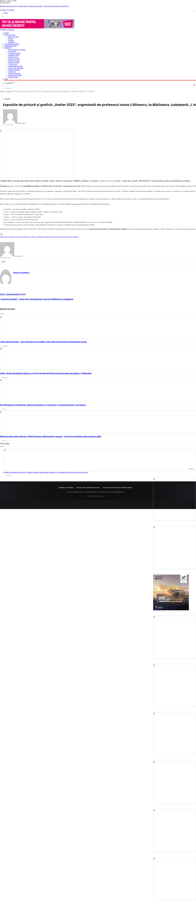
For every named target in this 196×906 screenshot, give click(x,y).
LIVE (6, 79)
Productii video (13, 77)
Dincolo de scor (13, 57)
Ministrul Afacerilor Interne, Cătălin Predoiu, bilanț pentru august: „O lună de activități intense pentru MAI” (46, 472)
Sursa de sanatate (13, 62)
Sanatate (11, 40)
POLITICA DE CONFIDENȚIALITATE (88, 487)
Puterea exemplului (14, 73)
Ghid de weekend (14, 59)
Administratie (10, 46)
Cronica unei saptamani (15, 68)
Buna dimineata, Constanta (17, 49)
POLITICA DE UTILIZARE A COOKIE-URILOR (117, 487)
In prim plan (12, 51)
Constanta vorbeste (14, 53)
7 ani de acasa (12, 64)
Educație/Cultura (13, 37)
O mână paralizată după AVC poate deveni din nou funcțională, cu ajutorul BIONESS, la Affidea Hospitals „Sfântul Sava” (39, 6)
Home (6, 33)
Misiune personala (14, 70)
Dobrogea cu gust (14, 61)
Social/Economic (11, 44)
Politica (10, 38)
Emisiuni (7, 48)
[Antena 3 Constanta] (7, 10)
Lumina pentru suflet (15, 75)
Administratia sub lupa (15, 66)
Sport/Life (11, 42)
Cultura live (12, 72)
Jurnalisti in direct (13, 55)
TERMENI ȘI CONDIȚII (66, 487)
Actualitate (9, 35)
